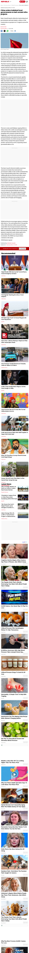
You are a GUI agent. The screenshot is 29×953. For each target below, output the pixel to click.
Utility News (3, 298)
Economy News (4, 28)
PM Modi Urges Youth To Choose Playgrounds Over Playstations (13, 318)
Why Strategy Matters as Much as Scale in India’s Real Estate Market (8, 488)
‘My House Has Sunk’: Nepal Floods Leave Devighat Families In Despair (7, 506)
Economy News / (7, 5)
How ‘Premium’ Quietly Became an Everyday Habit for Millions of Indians (13, 364)
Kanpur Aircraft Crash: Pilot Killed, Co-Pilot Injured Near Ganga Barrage (12, 479)
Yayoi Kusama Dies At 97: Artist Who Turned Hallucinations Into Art (13, 410)
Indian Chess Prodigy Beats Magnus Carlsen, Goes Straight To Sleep (13, 387)
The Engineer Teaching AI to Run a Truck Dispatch (12, 295)
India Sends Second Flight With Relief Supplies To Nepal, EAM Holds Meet (14, 433)
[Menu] (27, 2)
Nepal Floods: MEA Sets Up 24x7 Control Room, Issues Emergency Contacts (14, 272)
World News (3, 344)
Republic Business (4, 492)
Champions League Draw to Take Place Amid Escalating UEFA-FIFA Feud (9, 497)
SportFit (2, 321)
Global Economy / (15, 5)
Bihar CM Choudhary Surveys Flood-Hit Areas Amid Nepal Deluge (13, 456)
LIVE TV (23, 1)
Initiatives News (4, 367)
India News (3, 275)
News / (2, 5)
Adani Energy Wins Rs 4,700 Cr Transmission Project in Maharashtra (8, 514)
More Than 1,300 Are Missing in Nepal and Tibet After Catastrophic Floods (14, 341)
